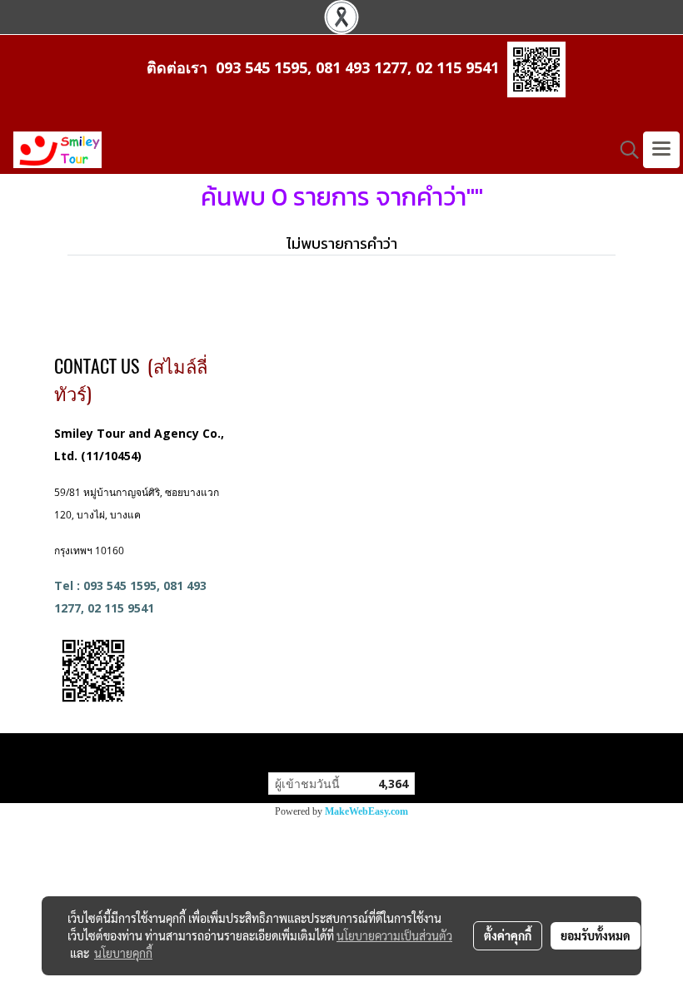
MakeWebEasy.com (366, 811)
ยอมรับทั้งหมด (596, 935)
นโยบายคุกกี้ (123, 952)
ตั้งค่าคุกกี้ (507, 935)
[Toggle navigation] (661, 149)
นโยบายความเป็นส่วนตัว (394, 935)
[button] (624, 150)
